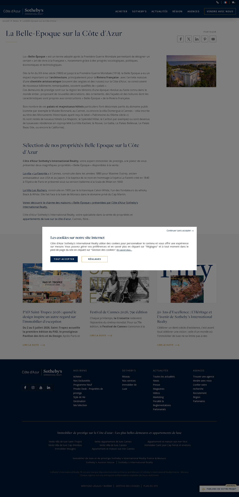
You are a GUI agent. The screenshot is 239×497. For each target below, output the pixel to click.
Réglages (94, 259)
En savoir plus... (124, 249)
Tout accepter (64, 259)
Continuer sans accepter (179, 230)
